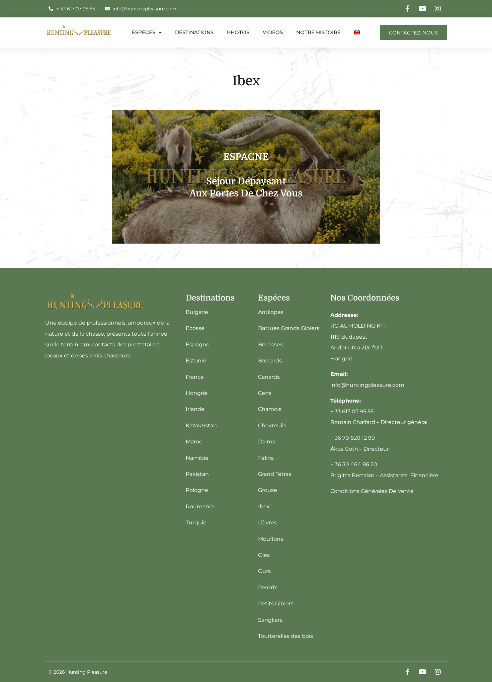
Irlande (195, 409)
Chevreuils (272, 425)
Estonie (196, 360)
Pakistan (197, 474)
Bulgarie (197, 312)
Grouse (267, 490)
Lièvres (267, 522)
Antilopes (270, 312)
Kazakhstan (201, 425)
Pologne (197, 490)
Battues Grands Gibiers (288, 328)
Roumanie (200, 506)
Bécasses (270, 344)
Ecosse (195, 328)
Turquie (196, 522)
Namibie (197, 458)
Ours (264, 571)
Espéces (143, 32)
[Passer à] (357, 32)
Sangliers (270, 620)
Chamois (269, 409)
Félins (266, 458)
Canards (269, 377)
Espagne (198, 344)
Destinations (194, 32)
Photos (238, 32)
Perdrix (267, 587)
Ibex (264, 506)
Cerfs (264, 393)
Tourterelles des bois (285, 636)
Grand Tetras (274, 474)
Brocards (270, 360)
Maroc (194, 441)
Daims (266, 441)
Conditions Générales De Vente (372, 491)
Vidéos (273, 32)
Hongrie (197, 393)
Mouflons (270, 539)
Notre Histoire (318, 32)
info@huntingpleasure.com (367, 385)
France (195, 377)
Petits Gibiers (276, 603)
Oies (264, 555)
